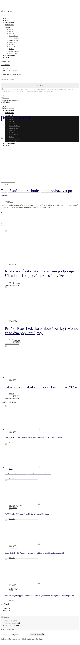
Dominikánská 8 (13, 36)
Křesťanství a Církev (16, 505)
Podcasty (8, 27)
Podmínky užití (11, 621)
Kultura (12, 585)
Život (7, 20)
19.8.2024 (7, 201)
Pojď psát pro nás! (12, 625)
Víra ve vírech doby (14, 38)
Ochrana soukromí (12, 623)
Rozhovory (9, 25)
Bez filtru (11, 33)
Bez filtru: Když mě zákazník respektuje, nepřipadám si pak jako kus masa (33, 437)
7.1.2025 (11, 393)
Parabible (11, 44)
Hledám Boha (10, 55)
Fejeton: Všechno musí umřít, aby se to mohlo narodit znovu (28, 474)
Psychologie (13, 588)
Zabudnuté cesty (14, 40)
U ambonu (12, 42)
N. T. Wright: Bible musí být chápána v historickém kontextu (28, 514)
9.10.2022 (12, 558)
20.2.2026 (12, 339)
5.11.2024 (12, 600)
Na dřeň (11, 49)
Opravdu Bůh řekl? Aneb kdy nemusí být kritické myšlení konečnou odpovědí (34, 553)
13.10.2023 (12, 442)
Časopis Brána (9, 202)
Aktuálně (12, 320)
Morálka (12, 587)
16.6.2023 (12, 478)
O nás (7, 57)
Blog (6, 184)
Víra (7, 18)
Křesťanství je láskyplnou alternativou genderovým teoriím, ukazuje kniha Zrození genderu (40, 595)
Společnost (9, 23)
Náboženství (13, 506)
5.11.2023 (12, 282)
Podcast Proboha (14, 46)
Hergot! (11, 31)
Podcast (12, 380)
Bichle (11, 29)
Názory (11, 546)
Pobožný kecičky (14, 51)
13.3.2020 (12, 519)
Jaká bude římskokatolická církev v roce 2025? (41, 387)
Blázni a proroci (13, 53)
